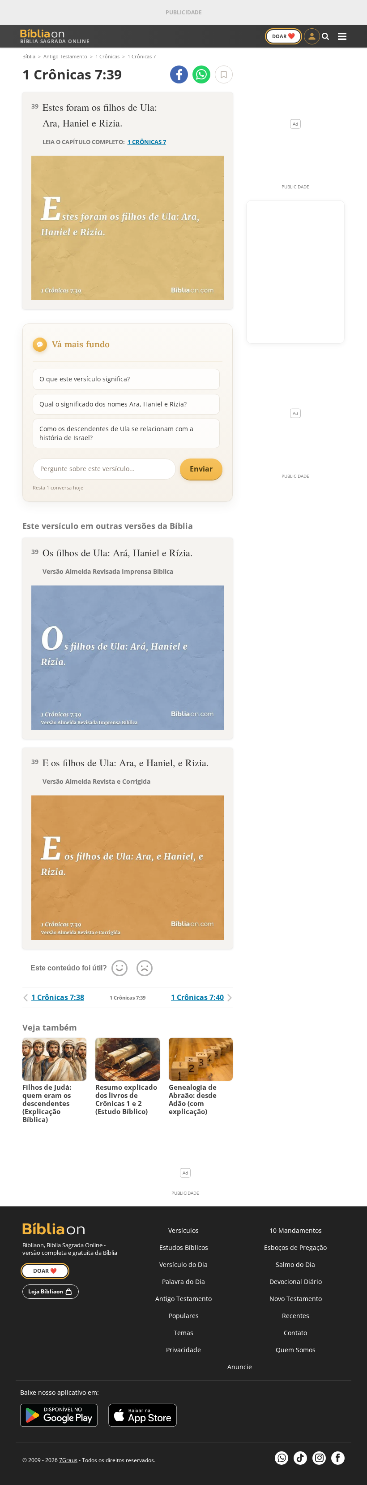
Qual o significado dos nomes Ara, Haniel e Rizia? (113, 404)
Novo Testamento (295, 1298)
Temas (183, 1332)
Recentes (295, 1315)
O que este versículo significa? (84, 379)
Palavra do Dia (183, 1281)
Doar (283, 36)
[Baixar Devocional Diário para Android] (59, 1416)
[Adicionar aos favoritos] (224, 74)
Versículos (183, 1230)
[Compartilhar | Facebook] (179, 74)
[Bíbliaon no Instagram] (319, 1458)
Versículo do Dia (183, 1264)
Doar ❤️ (45, 1271)
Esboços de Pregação (295, 1247)
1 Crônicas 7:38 (57, 997)
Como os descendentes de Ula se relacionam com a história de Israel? (116, 433)
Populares (184, 1315)
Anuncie (239, 1367)
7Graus (68, 1460)
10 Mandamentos (295, 1230)
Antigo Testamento (183, 1298)
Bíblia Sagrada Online (55, 41)
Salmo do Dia (295, 1264)
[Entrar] (312, 36)
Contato (295, 1332)
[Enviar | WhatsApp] (201, 74)
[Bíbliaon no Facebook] (338, 1458)
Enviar (201, 469)
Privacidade (183, 1349)
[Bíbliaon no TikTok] (300, 1458)
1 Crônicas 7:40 (197, 997)
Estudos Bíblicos (183, 1247)
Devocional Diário (295, 1281)
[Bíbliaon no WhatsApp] (281, 1458)
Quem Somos (296, 1349)
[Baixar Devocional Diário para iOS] (142, 1416)
